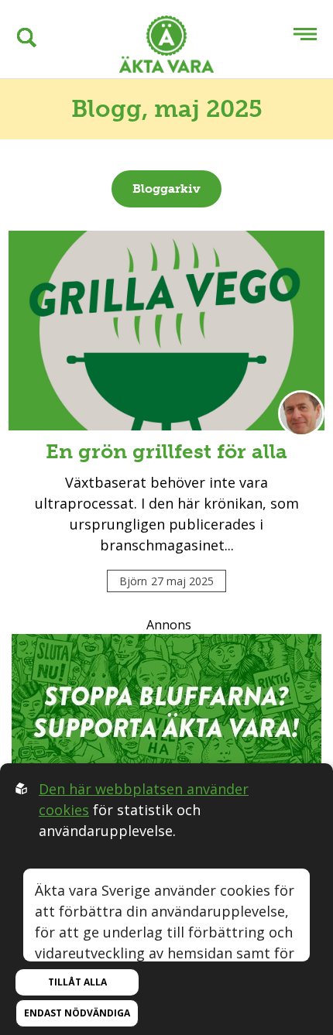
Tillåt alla (77, 982)
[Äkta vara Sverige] (166, 46)
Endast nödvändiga (77, 1013)
